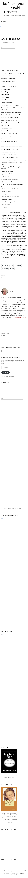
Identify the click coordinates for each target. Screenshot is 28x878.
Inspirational (5, 36)
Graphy (21, 873)
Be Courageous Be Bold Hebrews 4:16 (14, 8)
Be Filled (3, 336)
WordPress (12, 873)
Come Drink (4, 330)
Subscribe (5, 372)
